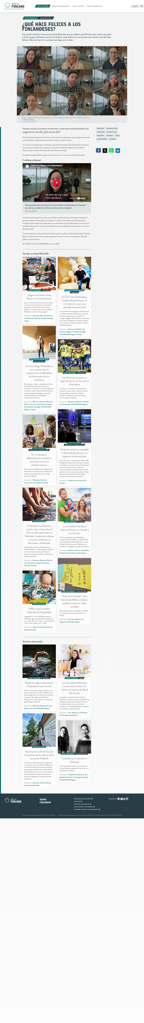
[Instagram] (127, 799)
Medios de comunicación (76, 480)
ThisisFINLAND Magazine (67, 334)
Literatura (27, 785)
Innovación (36, 404)
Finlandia (100, 136)
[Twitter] (121, 798)
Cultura (42, 783)
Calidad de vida (111, 128)
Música (43, 404)
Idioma (48, 627)
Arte (69, 712)
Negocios (69, 332)
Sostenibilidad (28, 407)
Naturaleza (83, 712)
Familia (86, 550)
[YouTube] (124, 799)
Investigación (38, 563)
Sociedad (112, 139)
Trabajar (26, 321)
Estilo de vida (112, 132)
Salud (117, 136)
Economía (36, 315)
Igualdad (109, 136)
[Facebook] (119, 799)
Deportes (42, 706)
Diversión (71, 619)
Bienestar (100, 128)
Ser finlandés (102, 139)
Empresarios (75, 712)
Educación (101, 132)
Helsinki (48, 783)
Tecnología (82, 332)
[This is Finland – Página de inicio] (15, 6)
